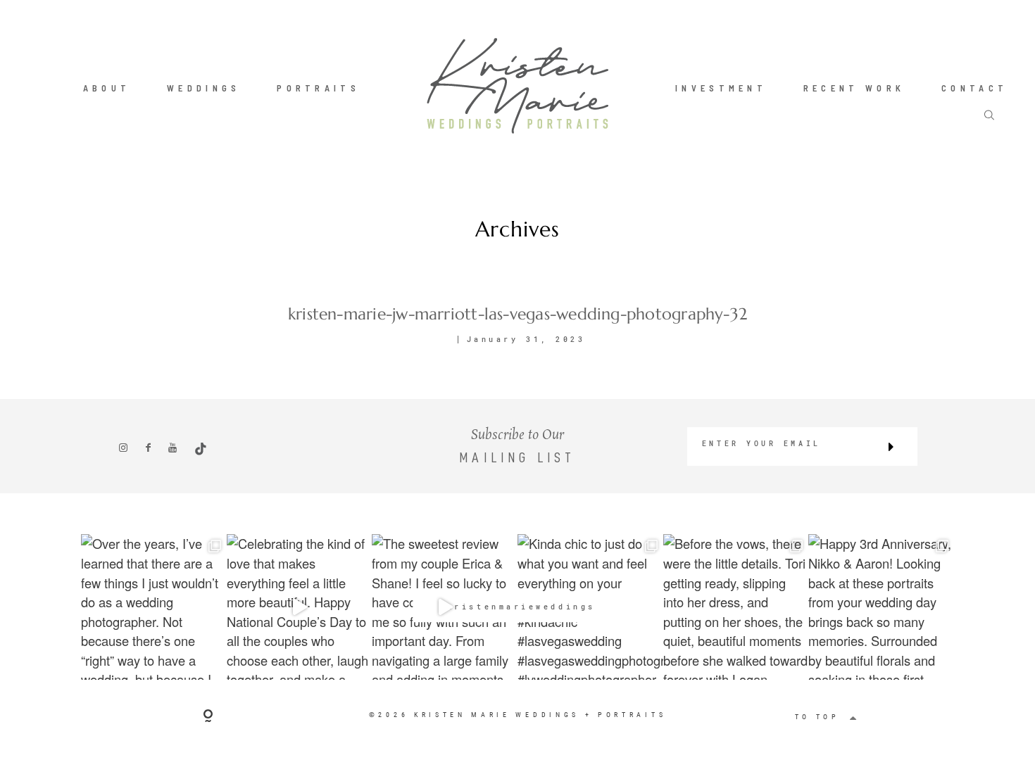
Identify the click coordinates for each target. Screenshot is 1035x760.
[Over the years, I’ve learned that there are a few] (154, 607)
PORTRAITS (318, 87)
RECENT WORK (854, 87)
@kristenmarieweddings (517, 607)
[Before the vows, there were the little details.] (736, 607)
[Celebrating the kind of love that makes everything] (299, 607)
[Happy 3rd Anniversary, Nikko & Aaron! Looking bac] (881, 607)
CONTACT (974, 87)
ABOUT (107, 87)
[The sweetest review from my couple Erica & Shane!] (445, 607)
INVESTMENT (721, 87)
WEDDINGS (204, 87)
